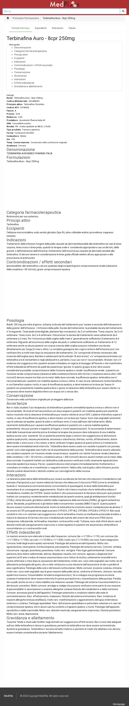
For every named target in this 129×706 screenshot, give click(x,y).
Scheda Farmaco (21, 28)
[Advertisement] (64, 186)
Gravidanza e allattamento (28, 86)
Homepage (119, 704)
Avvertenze (20, 75)
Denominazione (22, 47)
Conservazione (22, 72)
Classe (72, 28)
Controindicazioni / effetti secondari (33, 65)
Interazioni (57, 28)
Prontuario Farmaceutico (26, 18)
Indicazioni (20, 61)
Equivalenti (41, 28)
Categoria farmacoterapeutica (30, 51)
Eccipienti (19, 58)
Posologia (19, 68)
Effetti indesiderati (24, 83)
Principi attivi (21, 54)
